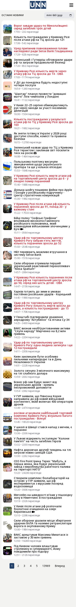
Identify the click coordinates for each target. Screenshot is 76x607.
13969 (46, 566)
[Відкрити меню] (71, 5)
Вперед (60, 566)
